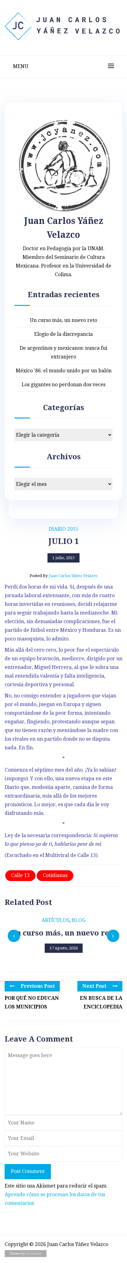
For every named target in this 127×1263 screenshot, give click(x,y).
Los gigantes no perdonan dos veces (63, 384)
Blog (78, 920)
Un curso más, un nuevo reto (63, 320)
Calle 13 (20, 875)
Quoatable (34, 1253)
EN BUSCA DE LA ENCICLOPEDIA (101, 1002)
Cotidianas (55, 875)
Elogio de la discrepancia (63, 334)
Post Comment (28, 1171)
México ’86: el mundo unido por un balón (64, 371)
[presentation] (14, 936)
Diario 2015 (63, 529)
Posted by (64, 575)
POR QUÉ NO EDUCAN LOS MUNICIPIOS (32, 1002)
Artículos (55, 920)
